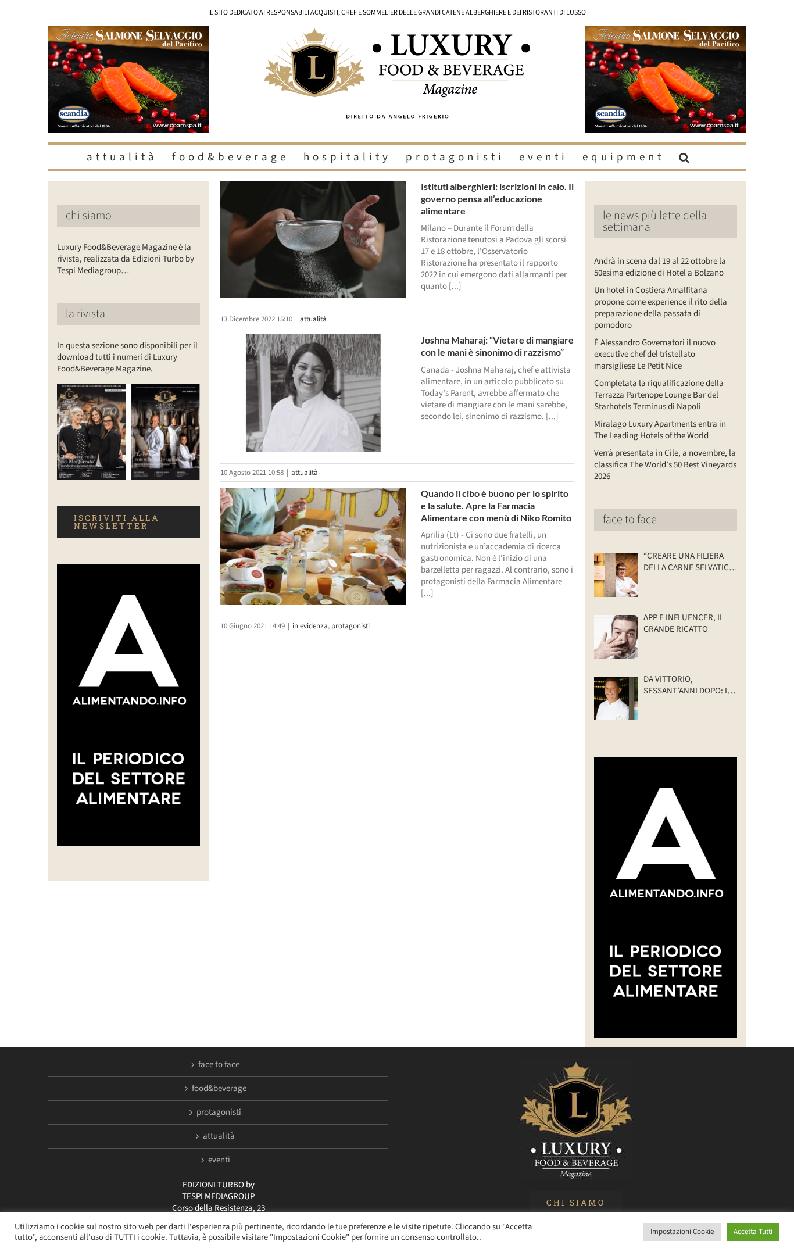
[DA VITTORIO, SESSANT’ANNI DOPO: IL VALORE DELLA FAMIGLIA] (616, 698)
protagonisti (350, 626)
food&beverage (219, 1088)
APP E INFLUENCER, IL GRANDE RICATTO (683, 623)
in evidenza (310, 626)
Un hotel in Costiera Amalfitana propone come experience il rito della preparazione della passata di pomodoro (660, 307)
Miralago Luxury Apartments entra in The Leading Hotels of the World (660, 430)
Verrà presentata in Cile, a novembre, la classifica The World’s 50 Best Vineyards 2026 (665, 464)
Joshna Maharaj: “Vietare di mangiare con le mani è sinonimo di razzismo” (497, 345)
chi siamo (89, 216)
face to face (630, 519)
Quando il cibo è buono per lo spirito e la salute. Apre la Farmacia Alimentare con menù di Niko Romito (496, 505)
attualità (313, 319)
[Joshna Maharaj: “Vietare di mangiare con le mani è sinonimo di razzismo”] (313, 393)
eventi (219, 1160)
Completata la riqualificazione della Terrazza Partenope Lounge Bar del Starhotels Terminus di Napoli (659, 395)
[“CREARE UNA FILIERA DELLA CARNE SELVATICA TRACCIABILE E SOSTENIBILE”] (616, 575)
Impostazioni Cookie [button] (682, 1231)
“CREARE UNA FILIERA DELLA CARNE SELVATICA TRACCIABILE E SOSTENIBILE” (688, 562)
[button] (686, 157)
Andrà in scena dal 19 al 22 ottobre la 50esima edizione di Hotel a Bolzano (660, 267)
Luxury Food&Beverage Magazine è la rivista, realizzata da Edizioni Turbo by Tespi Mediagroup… (125, 259)
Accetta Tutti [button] (753, 1231)
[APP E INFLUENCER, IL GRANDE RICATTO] (616, 637)
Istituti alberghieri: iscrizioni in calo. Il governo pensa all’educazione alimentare (497, 198)
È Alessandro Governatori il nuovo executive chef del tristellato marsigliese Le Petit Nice (655, 354)
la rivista (85, 314)
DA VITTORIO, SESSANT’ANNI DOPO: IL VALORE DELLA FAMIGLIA (687, 685)
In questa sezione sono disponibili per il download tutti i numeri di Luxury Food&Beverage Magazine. (127, 357)
